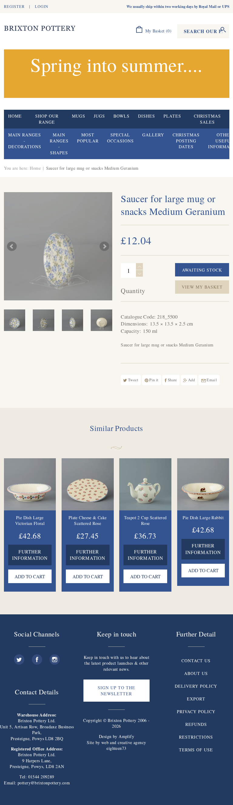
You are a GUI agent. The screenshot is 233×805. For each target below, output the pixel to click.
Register (14, 6)
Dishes (146, 116)
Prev (12, 246)
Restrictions (196, 737)
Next (104, 246)
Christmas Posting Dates (186, 140)
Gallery (153, 135)
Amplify (126, 736)
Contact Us (196, 660)
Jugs (99, 116)
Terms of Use (196, 750)
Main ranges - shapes (59, 143)
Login (41, 6)
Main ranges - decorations (24, 140)
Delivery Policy (196, 686)
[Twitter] (19, 657)
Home (15, 116)
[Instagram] (54, 657)
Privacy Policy (196, 711)
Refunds (196, 724)
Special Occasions (120, 138)
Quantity (133, 290)
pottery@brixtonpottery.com (44, 783)
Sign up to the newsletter (116, 690)
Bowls (121, 116)
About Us (196, 673)
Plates (172, 116)
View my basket (202, 287)
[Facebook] (37, 657)
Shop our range (47, 119)
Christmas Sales (207, 119)
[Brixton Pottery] (39, 28)
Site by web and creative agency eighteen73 (116, 745)
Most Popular (88, 138)
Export (196, 699)
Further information (30, 555)
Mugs (78, 116)
